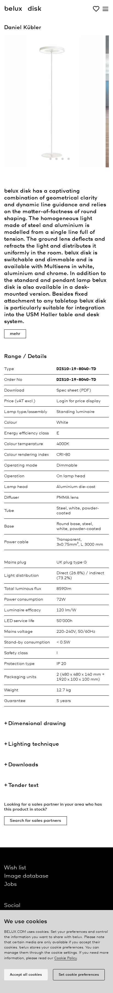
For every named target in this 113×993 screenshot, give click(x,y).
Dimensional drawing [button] (37, 723)
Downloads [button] (23, 764)
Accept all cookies (26, 975)
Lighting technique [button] (33, 744)
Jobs (10, 884)
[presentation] (15, 103)
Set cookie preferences (79, 975)
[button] (44, 158)
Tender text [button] (23, 785)
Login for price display (78, 401)
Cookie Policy (65, 958)
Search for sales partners (35, 821)
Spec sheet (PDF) (73, 390)
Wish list (15, 867)
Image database (26, 876)
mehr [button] (15, 334)
